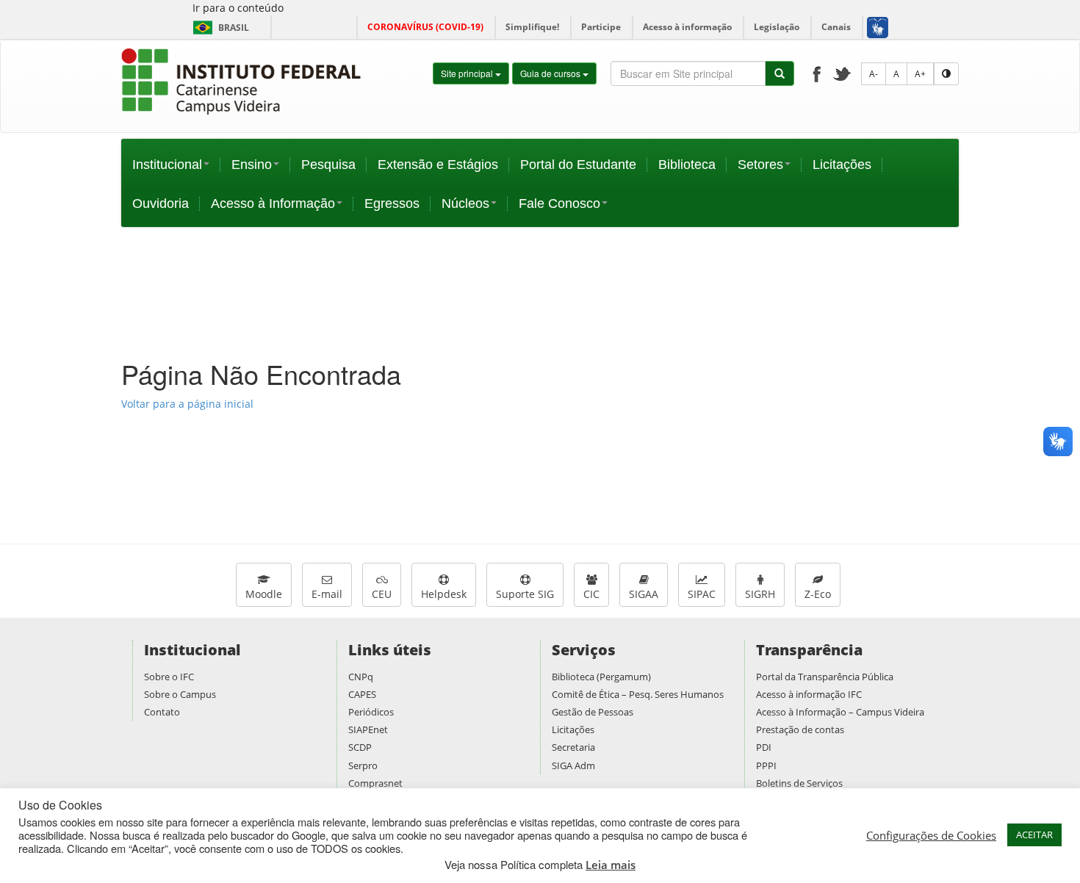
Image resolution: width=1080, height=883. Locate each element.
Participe (601, 27)
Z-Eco (817, 594)
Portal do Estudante (578, 164)
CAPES (362, 694)
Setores (760, 164)
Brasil (218, 27)
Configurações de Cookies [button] (931, 835)
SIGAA (643, 594)
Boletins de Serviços (799, 783)
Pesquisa (328, 164)
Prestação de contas (800, 729)
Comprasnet (375, 783)
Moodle (263, 594)
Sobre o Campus (180, 694)
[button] (877, 27)
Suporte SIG (525, 594)
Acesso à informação (687, 27)
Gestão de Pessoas (592, 711)
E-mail (327, 594)
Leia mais (611, 864)
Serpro (363, 765)
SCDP (360, 747)
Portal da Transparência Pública (824, 676)
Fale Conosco (559, 203)
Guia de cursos (551, 73)
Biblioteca (687, 164)
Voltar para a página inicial (187, 404)
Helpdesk (444, 594)
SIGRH (760, 594)
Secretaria (573, 747)
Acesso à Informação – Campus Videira (840, 711)
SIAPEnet (368, 729)
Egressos (392, 203)
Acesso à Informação (273, 203)
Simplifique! (532, 27)
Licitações (842, 164)
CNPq (360, 676)
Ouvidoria (160, 203)
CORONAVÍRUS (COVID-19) (425, 27)
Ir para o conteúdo (238, 8)
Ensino (251, 164)
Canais (836, 27)
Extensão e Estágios (438, 164)
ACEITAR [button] (1034, 834)
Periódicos (371, 711)
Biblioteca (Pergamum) (601, 676)
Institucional (167, 164)
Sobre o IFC (169, 676)
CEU (382, 594)
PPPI (766, 765)
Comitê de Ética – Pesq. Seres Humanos (638, 694)
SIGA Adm (573, 765)
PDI (763, 747)
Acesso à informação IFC (809, 694)
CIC (591, 594)
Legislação (776, 27)
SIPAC (702, 594)
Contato (162, 711)
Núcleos (465, 203)
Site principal (468, 73)
